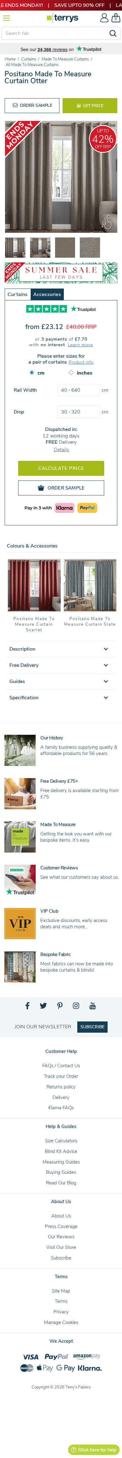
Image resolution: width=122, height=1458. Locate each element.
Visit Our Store (61, 1247)
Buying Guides (61, 1172)
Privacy (61, 1312)
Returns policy (61, 1087)
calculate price (61, 468)
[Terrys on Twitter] (44, 1007)
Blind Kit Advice (61, 1151)
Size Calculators (61, 1141)
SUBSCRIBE (92, 1027)
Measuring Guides (61, 1162)
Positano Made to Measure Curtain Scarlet (34, 624)
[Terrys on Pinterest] (60, 1007)
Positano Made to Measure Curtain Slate (90, 621)
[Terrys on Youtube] (93, 1007)
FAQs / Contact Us (61, 1066)
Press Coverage (61, 1226)
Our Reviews (61, 1237)
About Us (61, 1216)
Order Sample (35, 105)
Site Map (61, 1291)
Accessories (47, 294)
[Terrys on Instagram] (76, 1007)
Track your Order (61, 1076)
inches (84, 373)
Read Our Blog (61, 1183)
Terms (61, 1301)
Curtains (18, 294)
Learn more (80, 345)
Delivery (61, 1097)
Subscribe (61, 1258)
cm (41, 373)
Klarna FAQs (61, 1108)
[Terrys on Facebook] (27, 1007)
